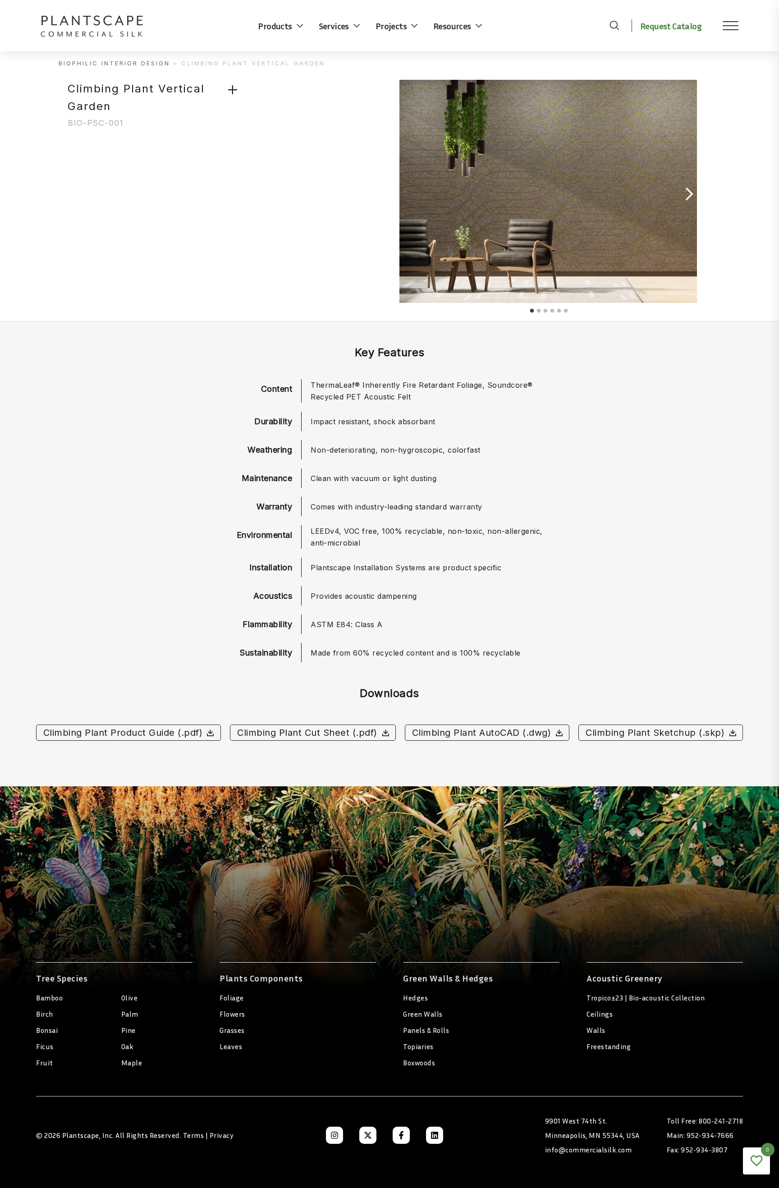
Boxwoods (419, 1062)
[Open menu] (724, 26)
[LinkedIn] (434, 1135)
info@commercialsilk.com (588, 1149)
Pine (128, 1030)
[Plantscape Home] (99, 26)
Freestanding (609, 1046)
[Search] (614, 26)
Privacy (222, 1135)
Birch (44, 1013)
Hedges (415, 997)
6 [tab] (565, 311)
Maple (131, 1062)
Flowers (232, 1013)
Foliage (232, 997)
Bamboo (49, 997)
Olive (129, 997)
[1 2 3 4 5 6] (486, 200)
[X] (367, 1135)
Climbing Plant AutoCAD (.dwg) (481, 732)
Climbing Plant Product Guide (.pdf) (123, 732)
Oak (127, 1046)
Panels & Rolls (426, 1030)
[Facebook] (401, 1135)
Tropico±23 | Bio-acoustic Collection (646, 997)
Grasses (232, 1030)
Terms (193, 1135)
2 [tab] (538, 311)
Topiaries (418, 1046)
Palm (129, 1013)
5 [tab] (559, 311)
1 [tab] (531, 311)
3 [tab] (545, 311)
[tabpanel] (548, 193)
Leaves (231, 1046)
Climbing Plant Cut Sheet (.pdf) (307, 732)
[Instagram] (334, 1135)
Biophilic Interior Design (114, 63)
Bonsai (47, 1030)
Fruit (44, 1062)
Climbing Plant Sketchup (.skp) (655, 732)
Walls (596, 1030)
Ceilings (600, 1013)
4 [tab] (552, 311)
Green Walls (423, 1013)
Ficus (45, 1046)
